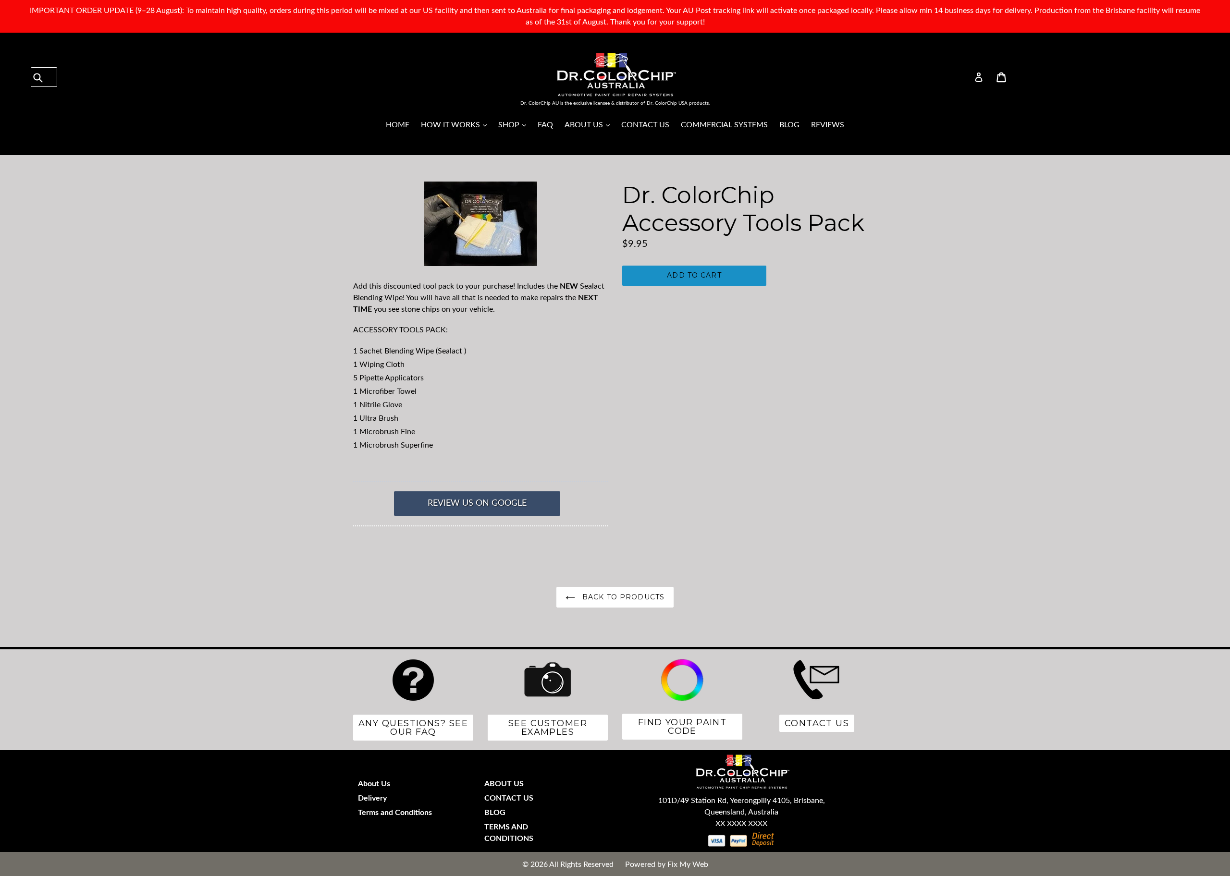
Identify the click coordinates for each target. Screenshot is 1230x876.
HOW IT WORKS (456, 125)
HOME (397, 125)
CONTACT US (645, 125)
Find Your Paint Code (682, 726)
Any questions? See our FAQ (413, 727)
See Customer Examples (547, 727)
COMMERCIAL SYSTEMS (724, 125)
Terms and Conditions (395, 812)
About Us (374, 784)
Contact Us (817, 723)
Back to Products (622, 597)
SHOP (514, 125)
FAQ (545, 125)
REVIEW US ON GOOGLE (477, 503)
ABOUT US (590, 125)
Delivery (372, 798)
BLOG (789, 125)
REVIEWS (827, 125)
